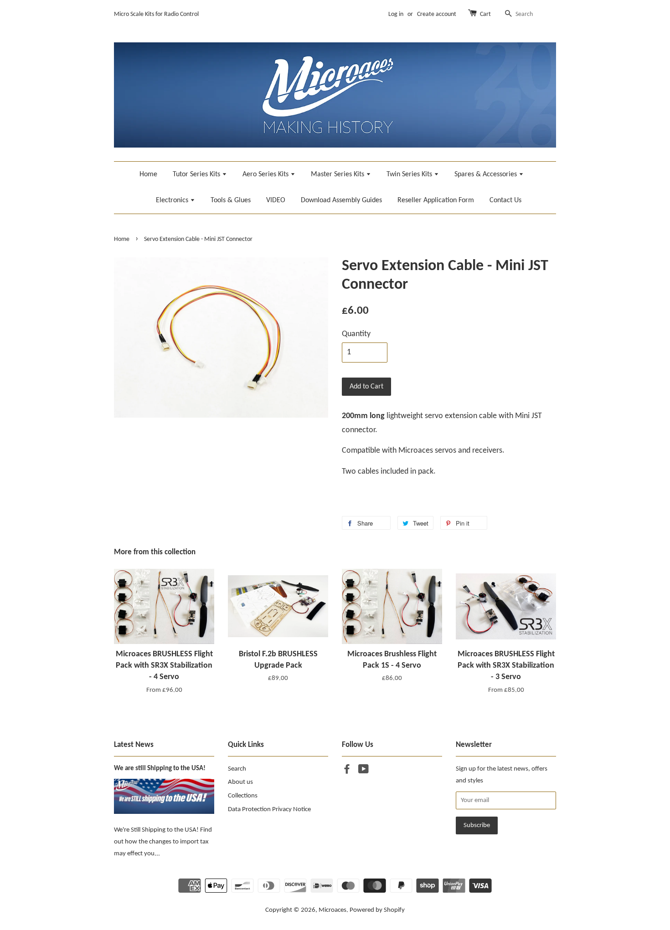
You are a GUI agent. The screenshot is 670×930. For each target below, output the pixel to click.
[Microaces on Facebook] (347, 771)
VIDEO (275, 200)
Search (237, 769)
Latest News (134, 745)
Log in (395, 14)
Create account (436, 14)
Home (148, 174)
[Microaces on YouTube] (363, 771)
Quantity (356, 334)
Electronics (173, 200)
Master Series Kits (338, 174)
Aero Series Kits (266, 174)
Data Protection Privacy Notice (269, 809)
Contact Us (505, 200)
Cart (485, 14)
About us (240, 782)
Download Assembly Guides (341, 200)
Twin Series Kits (410, 174)
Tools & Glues (231, 200)
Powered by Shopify (377, 910)
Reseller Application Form (435, 200)
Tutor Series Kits (197, 174)
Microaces (332, 910)
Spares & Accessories (486, 174)
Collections (243, 795)
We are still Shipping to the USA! (160, 768)
